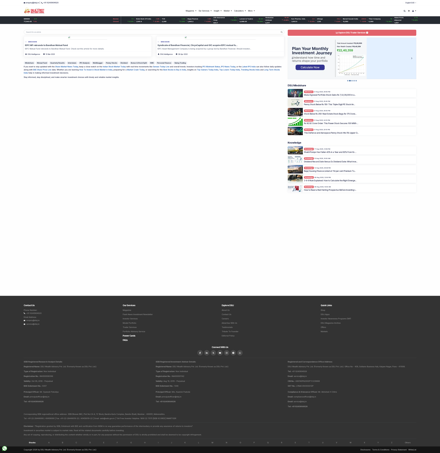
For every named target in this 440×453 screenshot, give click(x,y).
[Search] (405, 11)
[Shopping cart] (409, 10)
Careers (225, 318)
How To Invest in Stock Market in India (95, 70)
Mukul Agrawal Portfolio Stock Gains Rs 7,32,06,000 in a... (330, 102)
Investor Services (130, 318)
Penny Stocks (111, 63)
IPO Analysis (85, 63)
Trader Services (130, 327)
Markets (324, 331)
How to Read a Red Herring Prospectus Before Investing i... (330, 197)
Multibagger (98, 63)
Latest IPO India (249, 66)
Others (408, 442)
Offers (323, 327)
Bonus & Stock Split (139, 63)
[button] (292, 61)
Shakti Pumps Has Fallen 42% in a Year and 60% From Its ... (330, 159)
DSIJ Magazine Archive (331, 323)
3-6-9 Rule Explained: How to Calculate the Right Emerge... (330, 187)
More (250, 11)
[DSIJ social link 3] (213, 353)
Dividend (124, 63)
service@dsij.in (32, 324)
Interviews (72, 63)
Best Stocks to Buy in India (174, 70)
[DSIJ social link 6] (233, 353)
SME (152, 63)
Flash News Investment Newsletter (138, 314)
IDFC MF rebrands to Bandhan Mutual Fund (46, 45)
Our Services (204, 11)
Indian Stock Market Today (114, 66)
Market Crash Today (135, 70)
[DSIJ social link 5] (226, 353)
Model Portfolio (129, 323)
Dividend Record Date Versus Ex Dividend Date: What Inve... (331, 168)
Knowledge (309, 156)
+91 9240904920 (33, 313)
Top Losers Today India (229, 70)
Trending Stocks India (250, 70)
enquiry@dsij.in (33, 320)
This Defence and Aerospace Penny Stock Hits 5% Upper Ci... (331, 139)
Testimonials (227, 327)
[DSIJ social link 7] (240, 353)
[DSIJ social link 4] (220, 353)
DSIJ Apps (325, 314)
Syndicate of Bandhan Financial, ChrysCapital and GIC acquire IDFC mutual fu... (198, 45)
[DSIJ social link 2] (206, 353)
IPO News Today (228, 66)
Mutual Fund (42, 63)
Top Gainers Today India (207, 70)
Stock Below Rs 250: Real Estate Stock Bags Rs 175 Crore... (330, 120)
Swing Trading (180, 63)
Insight (216, 11)
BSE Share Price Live (42, 70)
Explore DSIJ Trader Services (352, 33)
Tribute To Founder (230, 331)
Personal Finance (164, 63)
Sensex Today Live (161, 66)
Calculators (239, 11)
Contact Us (226, 314)
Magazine (190, 11)
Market (227, 11)
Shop (323, 310)
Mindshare (32, 42)
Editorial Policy (228, 336)
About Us (226, 310)
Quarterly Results (57, 63)
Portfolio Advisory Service (134, 331)
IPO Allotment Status (211, 66)
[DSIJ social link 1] (200, 353)
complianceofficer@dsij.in (305, 397)
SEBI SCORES (159, 418)
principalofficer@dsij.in (39, 397)
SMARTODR (171, 418)
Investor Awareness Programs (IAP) (336, 318)
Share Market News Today (66, 66)
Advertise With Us (229, 323)
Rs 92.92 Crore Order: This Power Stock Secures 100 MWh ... (331, 130)
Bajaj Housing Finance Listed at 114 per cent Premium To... (330, 178)
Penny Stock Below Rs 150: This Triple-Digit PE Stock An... (329, 111)
